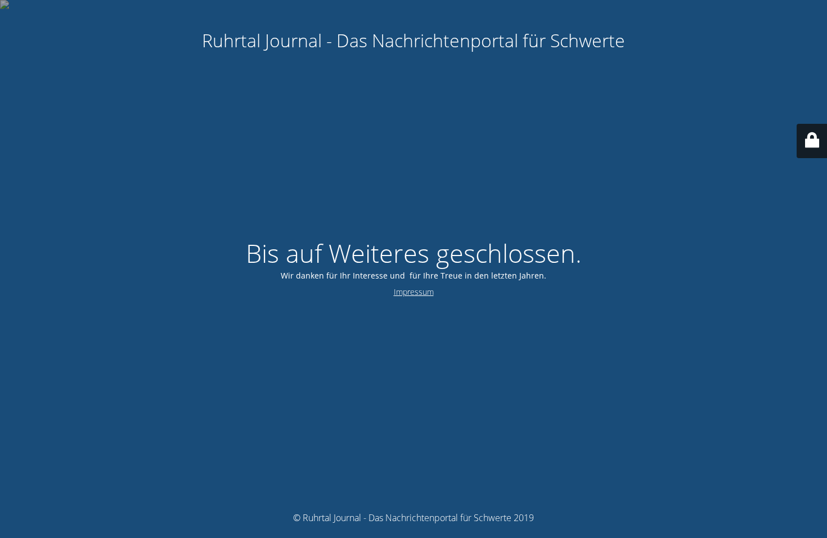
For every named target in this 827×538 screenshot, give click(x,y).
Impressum (414, 291)
